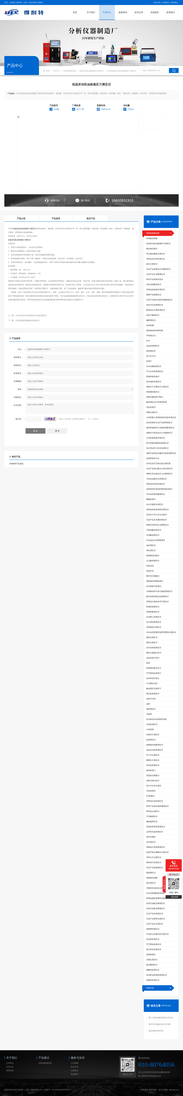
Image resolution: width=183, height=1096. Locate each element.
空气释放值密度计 (153, 673)
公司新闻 (74, 1063)
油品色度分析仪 (152, 658)
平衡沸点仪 (151, 335)
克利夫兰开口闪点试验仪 (156, 515)
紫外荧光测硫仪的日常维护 (160, 1024)
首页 (75, 12)
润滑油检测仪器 (69, 71)
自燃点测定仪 (151, 960)
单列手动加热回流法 (154, 279)
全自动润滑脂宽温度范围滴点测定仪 (161, 632)
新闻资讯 (123, 12)
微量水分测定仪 (152, 760)
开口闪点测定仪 (152, 755)
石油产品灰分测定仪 (154, 924)
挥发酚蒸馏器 (151, 238)
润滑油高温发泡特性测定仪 (157, 509)
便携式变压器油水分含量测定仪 (159, 474)
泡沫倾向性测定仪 (153, 382)
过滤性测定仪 (151, 724)
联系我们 (174, 2)
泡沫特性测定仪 (152, 939)
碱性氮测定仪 (151, 821)
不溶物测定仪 (151, 816)
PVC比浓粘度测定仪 (154, 371)
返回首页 (157, 2)
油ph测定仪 (151, 545)
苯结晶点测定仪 (152, 811)
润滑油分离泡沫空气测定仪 (157, 601)
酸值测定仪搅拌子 (153, 688)
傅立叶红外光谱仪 (153, 786)
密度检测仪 (151, 954)
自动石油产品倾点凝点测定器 (158, 463)
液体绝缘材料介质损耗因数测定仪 (160, 428)
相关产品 (91, 218)
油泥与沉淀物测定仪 (154, 305)
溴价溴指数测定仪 (153, 284)
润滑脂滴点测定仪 (153, 627)
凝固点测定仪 (151, 637)
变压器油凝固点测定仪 (155, 254)
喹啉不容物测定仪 (153, 295)
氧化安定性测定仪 (153, 949)
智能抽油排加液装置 (154, 330)
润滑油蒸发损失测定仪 (155, 289)
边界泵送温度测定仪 (154, 832)
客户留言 (85, 200)
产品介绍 (21, 218)
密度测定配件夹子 (153, 668)
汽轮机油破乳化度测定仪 (156, 479)
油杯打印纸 (151, 699)
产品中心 (107, 12)
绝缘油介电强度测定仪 (155, 847)
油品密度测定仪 (152, 346)
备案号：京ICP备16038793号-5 (57, 1090)
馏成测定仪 (151, 873)
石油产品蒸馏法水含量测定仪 (158, 269)
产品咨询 (56, 218)
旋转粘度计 (151, 770)
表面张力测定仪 (152, 734)
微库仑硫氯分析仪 (153, 653)
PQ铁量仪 (150, 796)
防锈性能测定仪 (152, 607)
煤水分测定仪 (151, 264)
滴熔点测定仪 (151, 412)
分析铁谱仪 (151, 791)
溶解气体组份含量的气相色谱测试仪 (161, 453)
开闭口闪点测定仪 (153, 857)
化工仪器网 (163, 1090)
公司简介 (10, 1063)
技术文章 (139, 12)
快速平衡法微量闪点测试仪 (157, 852)
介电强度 (150, 729)
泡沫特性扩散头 (152, 678)
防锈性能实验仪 (152, 376)
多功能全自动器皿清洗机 (156, 719)
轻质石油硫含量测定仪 (155, 903)
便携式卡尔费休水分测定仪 (157, 387)
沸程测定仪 (151, 709)
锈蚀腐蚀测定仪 (152, 392)
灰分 (148, 341)
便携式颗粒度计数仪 (154, 397)
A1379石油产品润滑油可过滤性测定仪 (31, 315)
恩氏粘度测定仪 (152, 694)
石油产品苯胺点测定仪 (155, 919)
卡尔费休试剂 (151, 683)
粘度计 (149, 361)
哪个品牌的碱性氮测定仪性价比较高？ (162, 1018)
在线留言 (165, 2)
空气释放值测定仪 (153, 944)
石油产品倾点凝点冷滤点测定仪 (159, 468)
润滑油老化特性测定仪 (155, 259)
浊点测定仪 (151, 842)
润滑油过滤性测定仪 (154, 801)
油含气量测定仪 (152, 315)
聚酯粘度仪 (151, 499)
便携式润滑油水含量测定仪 (157, 525)
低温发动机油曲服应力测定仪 (91, 71)
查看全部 (150, 988)
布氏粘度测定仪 (152, 765)
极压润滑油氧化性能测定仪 (157, 596)
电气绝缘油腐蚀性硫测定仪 (157, 443)
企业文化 (10, 1067)
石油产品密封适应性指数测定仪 (159, 300)
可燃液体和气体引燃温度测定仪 (159, 591)
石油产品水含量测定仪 (155, 274)
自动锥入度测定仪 (153, 617)
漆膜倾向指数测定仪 (154, 745)
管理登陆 (144, 1090)
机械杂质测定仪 (152, 980)
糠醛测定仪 (151, 320)
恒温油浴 (150, 566)
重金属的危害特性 (156, 1031)
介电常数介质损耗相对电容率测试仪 (161, 417)
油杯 (148, 704)
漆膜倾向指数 (151, 878)
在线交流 (55, 200)
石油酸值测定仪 (152, 535)
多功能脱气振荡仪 (153, 586)
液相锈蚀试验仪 (152, 555)
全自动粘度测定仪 (153, 647)
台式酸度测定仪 (152, 561)
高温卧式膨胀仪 (152, 775)
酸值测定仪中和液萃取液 (156, 402)
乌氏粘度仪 (151, 407)
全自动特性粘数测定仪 (155, 494)
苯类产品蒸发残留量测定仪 (157, 806)
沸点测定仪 (151, 550)
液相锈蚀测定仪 (152, 929)
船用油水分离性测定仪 (155, 310)
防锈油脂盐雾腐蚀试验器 (156, 898)
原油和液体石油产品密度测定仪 (159, 422)
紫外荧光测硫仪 (152, 576)
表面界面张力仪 (152, 458)
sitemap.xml (174, 1090)
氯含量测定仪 (151, 965)
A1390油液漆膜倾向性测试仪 (27, 320)
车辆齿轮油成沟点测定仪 (156, 888)
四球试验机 (151, 837)
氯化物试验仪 (151, 249)
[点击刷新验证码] (50, 419)
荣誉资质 (10, 1070)
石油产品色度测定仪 (154, 913)
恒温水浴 (150, 571)
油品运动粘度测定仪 (154, 750)
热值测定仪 (151, 740)
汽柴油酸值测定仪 (153, 530)
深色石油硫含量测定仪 (155, 908)
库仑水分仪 (151, 356)
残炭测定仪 (151, 351)
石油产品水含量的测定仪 (156, 520)
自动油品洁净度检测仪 (155, 540)
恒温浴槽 (150, 325)
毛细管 (149, 714)
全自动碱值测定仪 (153, 366)
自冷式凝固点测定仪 (154, 504)
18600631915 (122, 200)
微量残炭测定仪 (152, 970)
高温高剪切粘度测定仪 (155, 827)
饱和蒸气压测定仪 (153, 862)
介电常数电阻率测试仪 (155, 438)
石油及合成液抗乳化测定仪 (157, 934)
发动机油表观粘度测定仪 (156, 975)
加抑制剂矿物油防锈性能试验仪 (159, 489)
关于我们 (91, 12)
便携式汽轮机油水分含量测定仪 (159, 433)
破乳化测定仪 (151, 642)
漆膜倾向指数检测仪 (154, 581)
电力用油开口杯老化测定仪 (157, 448)
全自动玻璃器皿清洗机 (155, 893)
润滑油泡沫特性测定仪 (155, 484)
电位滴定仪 (151, 883)
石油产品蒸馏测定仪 (154, 867)
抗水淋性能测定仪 (153, 622)
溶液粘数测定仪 (152, 612)
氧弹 (148, 663)
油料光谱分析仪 (152, 780)
